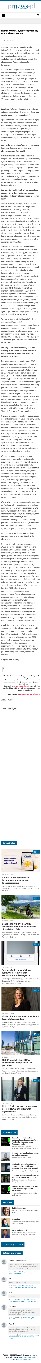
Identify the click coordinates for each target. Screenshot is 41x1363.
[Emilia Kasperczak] (5, 1211)
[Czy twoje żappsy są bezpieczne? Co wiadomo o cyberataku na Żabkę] (5, 1179)
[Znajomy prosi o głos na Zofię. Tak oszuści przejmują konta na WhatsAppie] (5, 1190)
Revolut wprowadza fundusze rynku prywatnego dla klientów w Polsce (23, 1286)
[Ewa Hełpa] (5, 1222)
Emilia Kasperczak (19, 1208)
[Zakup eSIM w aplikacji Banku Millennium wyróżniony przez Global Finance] (3, 1293)
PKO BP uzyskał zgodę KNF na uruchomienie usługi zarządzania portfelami (17, 1063)
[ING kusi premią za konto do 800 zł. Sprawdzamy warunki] (5, 1156)
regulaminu (23, 1357)
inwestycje (12, 709)
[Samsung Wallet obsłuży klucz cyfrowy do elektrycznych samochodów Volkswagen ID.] (20, 953)
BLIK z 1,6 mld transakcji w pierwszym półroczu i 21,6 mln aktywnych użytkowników (20, 1109)
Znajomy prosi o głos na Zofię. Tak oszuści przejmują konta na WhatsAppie (25, 1188)
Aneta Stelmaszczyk (19, 1230)
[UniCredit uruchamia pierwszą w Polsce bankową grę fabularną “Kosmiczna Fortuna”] (3, 1325)
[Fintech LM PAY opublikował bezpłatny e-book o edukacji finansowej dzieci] (20, 860)
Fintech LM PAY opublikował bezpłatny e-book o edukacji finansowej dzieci (16, 880)
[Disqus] (20, 746)
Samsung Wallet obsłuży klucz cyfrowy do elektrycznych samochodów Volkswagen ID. (16, 973)
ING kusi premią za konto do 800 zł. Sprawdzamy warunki (25, 1154)
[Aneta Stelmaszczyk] (5, 1233)
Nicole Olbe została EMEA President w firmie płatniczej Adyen (20, 1017)
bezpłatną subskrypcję (21, 686)
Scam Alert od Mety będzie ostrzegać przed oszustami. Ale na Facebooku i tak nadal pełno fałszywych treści (25, 1141)
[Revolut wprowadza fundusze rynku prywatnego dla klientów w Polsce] (3, 1279)
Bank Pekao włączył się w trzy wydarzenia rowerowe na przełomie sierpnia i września (19, 926)
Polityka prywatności (23, 1360)
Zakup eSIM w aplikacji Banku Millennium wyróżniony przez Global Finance (23, 1300)
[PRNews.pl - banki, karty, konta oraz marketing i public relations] (20, 6)
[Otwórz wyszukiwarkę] (38, 15)
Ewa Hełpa (16, 1219)
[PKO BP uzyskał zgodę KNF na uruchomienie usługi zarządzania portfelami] (20, 1043)
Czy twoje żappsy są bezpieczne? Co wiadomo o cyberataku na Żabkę (25, 1176)
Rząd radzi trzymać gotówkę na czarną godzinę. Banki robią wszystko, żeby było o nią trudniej (25, 1166)
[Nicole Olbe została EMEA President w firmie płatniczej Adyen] (20, 999)
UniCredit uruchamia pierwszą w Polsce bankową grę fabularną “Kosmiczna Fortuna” (24, 1336)
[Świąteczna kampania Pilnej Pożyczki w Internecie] (3, 1262)
